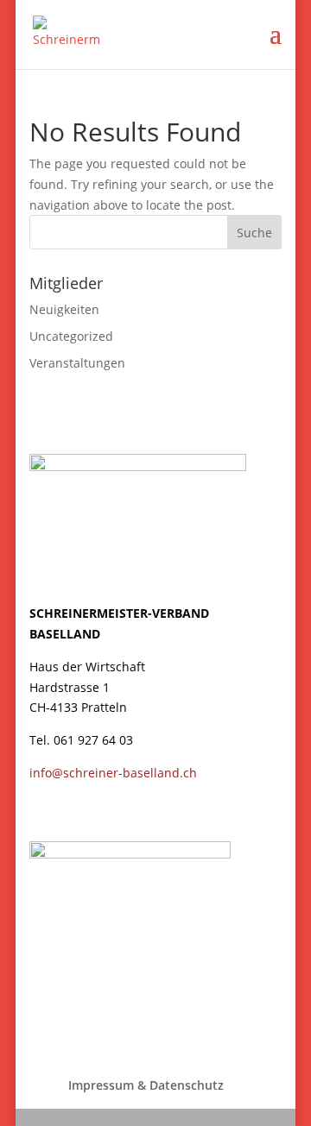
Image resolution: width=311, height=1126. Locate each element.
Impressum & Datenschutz (146, 1085)
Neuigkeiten (64, 309)
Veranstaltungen (77, 363)
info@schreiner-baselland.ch (113, 772)
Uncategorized (71, 336)
